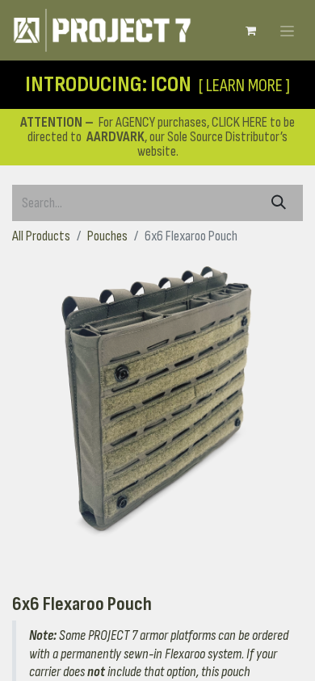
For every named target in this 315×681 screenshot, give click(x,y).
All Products (41, 236)
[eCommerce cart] (250, 30)
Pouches (107, 236)
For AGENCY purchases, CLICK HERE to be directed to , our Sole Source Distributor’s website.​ (157, 137)
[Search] (278, 203)
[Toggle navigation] (287, 30)
